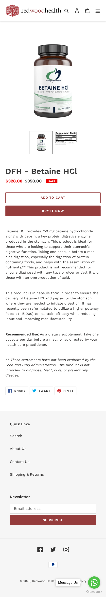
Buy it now (53, 211)
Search (16, 436)
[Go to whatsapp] (94, 582)
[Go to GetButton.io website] (94, 592)
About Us (18, 448)
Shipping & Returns (27, 474)
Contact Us (20, 461)
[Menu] (97, 10)
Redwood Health (44, 581)
